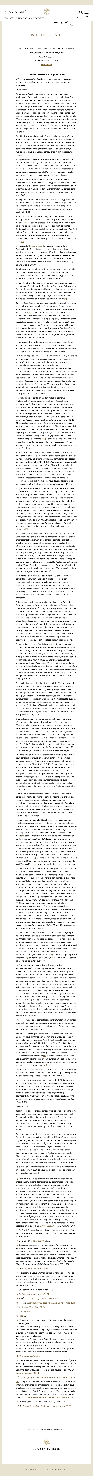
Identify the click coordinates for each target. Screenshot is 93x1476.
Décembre (39, 18)
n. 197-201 (35, 1294)
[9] (26, 529)
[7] (24, 362)
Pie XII (25, 222)
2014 (30, 18)
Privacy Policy (60, 1469)
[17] (32, 968)
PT (60, 35)
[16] (26, 957)
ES (42, 35)
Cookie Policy (48, 1469)
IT (51, 35)
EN (37, 35)
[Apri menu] (86, 12)
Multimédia (46, 64)
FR (47, 35)
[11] (53, 644)
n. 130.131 (35, 1268)
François (10, 18)
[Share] (79, 24)
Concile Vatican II (36, 246)
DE (32, 35)
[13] (34, 858)
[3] (52, 258)
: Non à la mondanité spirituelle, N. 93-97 (49, 1377)
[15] (51, 954)
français (79, 18)
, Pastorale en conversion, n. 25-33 (47, 1406)
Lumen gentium (38, 1241)
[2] (22, 241)
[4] (37, 265)
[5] (65, 298)
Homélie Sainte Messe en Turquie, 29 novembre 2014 (48, 1397)
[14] (34, 864)
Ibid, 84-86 (25, 1311)
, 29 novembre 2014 (51, 1303)
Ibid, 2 (22, 1316)
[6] (29, 312)
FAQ (26, 1469)
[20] (62, 1076)
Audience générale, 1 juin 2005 (43, 1298)
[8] (44, 439)
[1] (52, 229)
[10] (49, 571)
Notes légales (35, 1469)
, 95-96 (33, 1307)
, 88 (29, 1356)
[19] (46, 1065)
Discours (22, 18)
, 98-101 (27, 1373)
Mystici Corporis (47, 1226)
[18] (45, 1055)
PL (56, 35)
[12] (23, 836)
